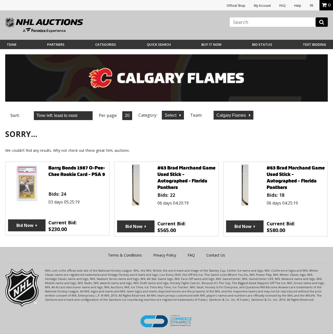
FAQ (282, 5)
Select (171, 115)
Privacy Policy (164, 255)
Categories (105, 44)
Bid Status (262, 44)
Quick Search (159, 44)
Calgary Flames (231, 115)
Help (297, 5)
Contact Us (215, 255)
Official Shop (236, 5)
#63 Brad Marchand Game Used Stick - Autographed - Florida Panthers (186, 178)
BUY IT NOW (211, 44)
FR (311, 5)
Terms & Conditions (125, 255)
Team (11, 44)
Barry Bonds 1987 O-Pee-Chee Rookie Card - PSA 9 (76, 171)
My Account (262, 5)
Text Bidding (314, 44)
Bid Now (25, 225)
